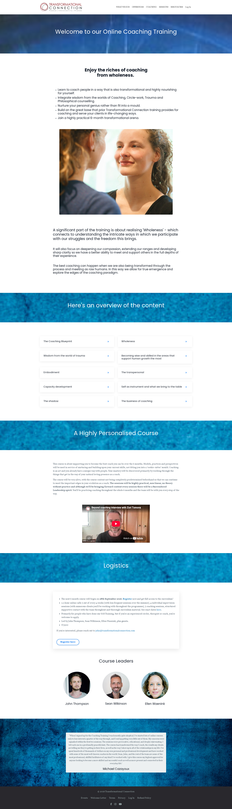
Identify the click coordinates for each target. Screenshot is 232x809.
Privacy (121, 798)
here (159, 609)
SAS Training (107, 613)
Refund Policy (144, 798)
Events (84, 798)
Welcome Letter (98, 798)
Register (127, 599)
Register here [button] (67, 642)
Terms (112, 798)
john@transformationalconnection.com (115, 630)
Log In (188, 7)
